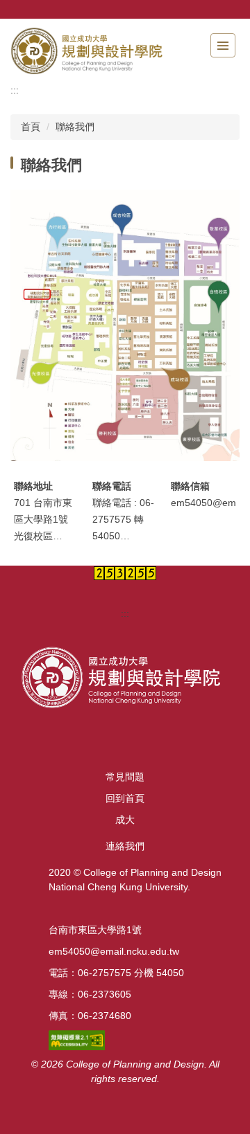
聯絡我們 (75, 126)
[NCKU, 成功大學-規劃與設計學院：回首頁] (86, 51)
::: (14, 90)
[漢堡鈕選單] (222, 45)
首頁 (30, 126)
